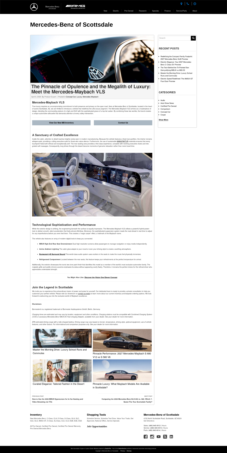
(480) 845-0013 (156, 428)
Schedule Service (93, 418)
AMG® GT (42, 421)
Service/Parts (181, 10)
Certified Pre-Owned (168, 106)
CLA (55, 418)
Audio (163, 100)
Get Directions (149, 421)
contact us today (84, 293)
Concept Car (71, 96)
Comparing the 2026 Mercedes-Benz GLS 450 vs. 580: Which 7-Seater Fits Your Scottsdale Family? (127, 399)
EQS (80, 421)
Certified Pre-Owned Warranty (69, 426)
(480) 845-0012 (154, 425)
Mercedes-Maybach (90, 96)
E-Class (60, 418)
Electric (116, 10)
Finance (167, 10)
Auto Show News (167, 103)
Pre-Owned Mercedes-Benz (40, 428)
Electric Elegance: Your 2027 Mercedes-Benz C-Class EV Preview (176, 63)
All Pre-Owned (35, 426)
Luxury (79, 96)
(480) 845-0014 (154, 430)
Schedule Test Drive (108, 418)
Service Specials (113, 421)
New (105, 10)
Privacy (122, 451)
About (194, 10)
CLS (67, 421)
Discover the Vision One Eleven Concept (101, 277)
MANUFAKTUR (122, 141)
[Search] (193, 38)
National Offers (100, 421)
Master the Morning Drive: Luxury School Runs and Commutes (176, 74)
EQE (75, 421)
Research (142, 10)
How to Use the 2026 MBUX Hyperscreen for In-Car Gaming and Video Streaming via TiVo (57, 399)
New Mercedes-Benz (38, 418)
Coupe (163, 114)
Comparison (165, 109)
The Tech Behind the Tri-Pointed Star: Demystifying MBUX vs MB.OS (175, 68)
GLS (36, 421)
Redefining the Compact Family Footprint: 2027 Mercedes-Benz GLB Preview (176, 57)
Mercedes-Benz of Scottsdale (71, 24)
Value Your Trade (123, 418)
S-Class (50, 421)
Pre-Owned (128, 10)
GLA (73, 418)
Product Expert (50, 96)
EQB (71, 421)
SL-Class (57, 421)
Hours (164, 425)
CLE (63, 421)
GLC (77, 418)
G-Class (67, 418)
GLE (31, 421)
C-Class (50, 418)
